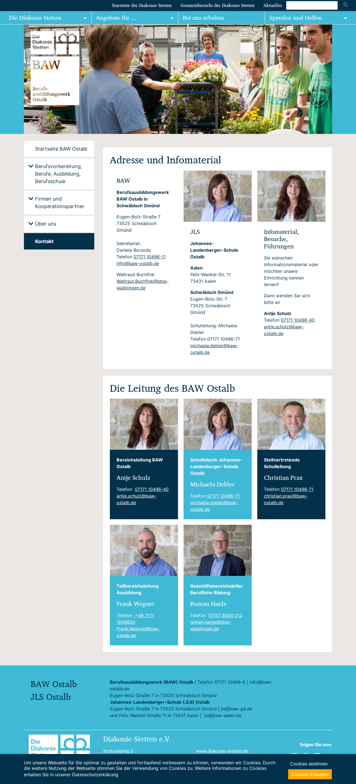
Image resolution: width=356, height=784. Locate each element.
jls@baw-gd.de (236, 708)
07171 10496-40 (298, 320)
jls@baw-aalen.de (222, 715)
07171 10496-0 (229, 682)
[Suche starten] (346, 5)
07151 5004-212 (225, 615)
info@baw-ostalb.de (138, 263)
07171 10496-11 (149, 256)
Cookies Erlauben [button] (309, 774)
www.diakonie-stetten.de (222, 751)
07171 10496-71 (223, 496)
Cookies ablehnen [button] (309, 763)
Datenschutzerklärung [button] (95, 774)
